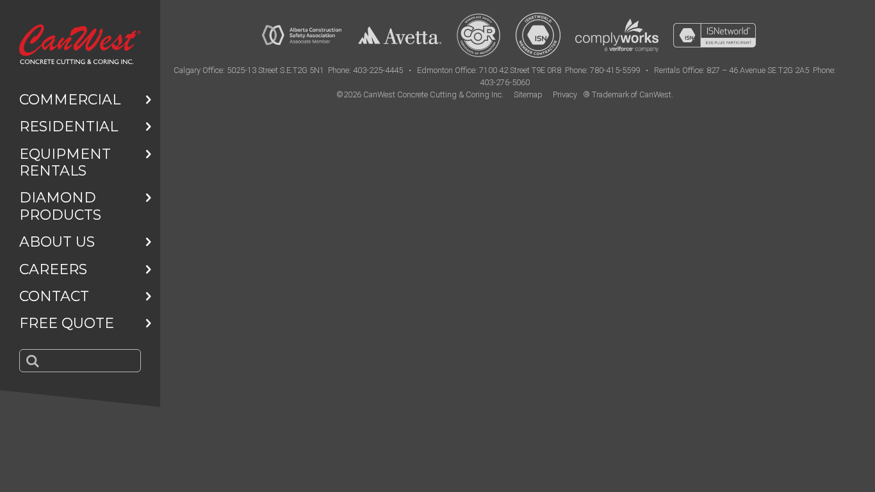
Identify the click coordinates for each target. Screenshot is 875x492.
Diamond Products (60, 206)
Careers (53, 269)
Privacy (565, 94)
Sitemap (528, 94)
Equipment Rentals (65, 162)
